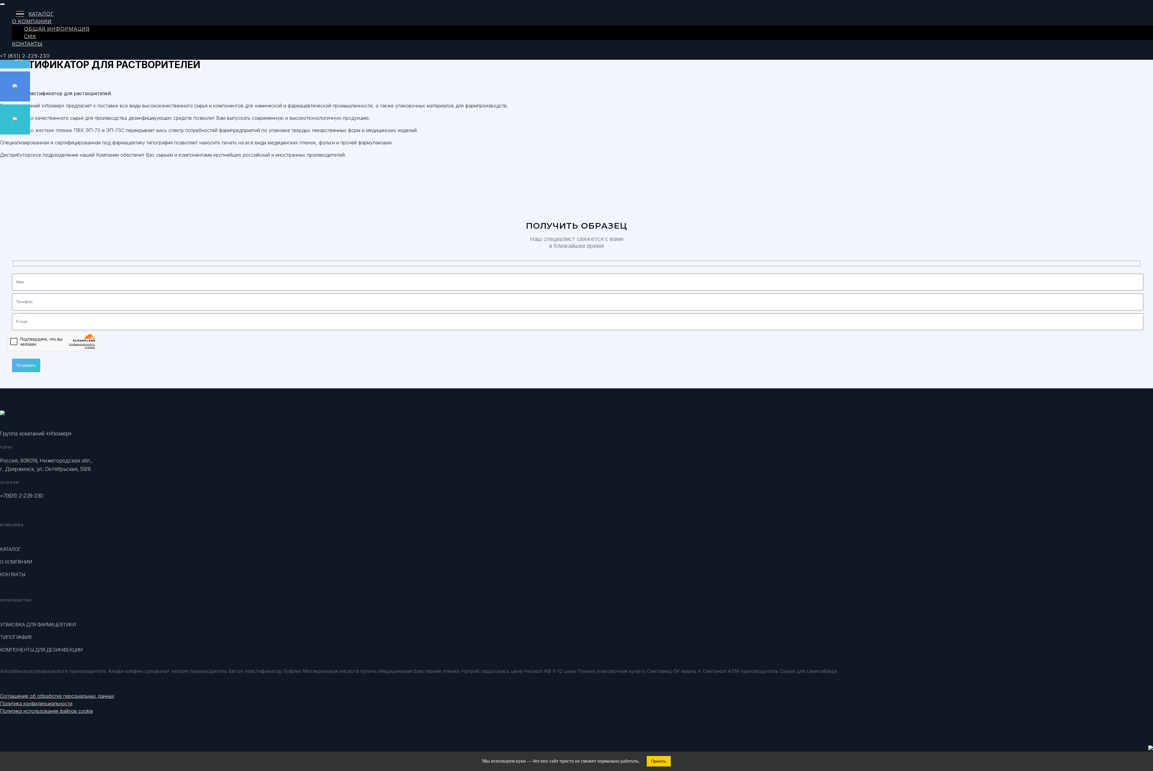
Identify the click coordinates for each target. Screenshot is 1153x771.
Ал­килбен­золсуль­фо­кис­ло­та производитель (53, 671)
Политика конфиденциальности (36, 703)
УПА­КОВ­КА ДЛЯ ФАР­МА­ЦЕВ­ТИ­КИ (38, 625)
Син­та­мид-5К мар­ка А (674, 671)
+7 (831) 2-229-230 (25, 56)
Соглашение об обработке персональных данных (57, 696)
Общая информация (57, 29)
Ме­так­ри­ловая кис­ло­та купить (340, 671)
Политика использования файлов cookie (46, 711)
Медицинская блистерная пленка (419, 671)
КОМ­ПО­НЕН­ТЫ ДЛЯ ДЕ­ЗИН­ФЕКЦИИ (41, 650)
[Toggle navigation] (2, 4)
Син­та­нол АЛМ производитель (740, 671)
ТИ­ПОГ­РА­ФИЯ (15, 637)
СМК (30, 36)
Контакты (27, 44)
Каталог (41, 14)
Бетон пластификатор (255, 671)
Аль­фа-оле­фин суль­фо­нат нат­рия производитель (167, 671)
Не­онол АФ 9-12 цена (550, 671)
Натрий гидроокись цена (491, 671)
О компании (16, 562)
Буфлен (292, 671)
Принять (658, 761)
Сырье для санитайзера (808, 671)
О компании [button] (32, 21)
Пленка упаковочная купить (611, 671)
